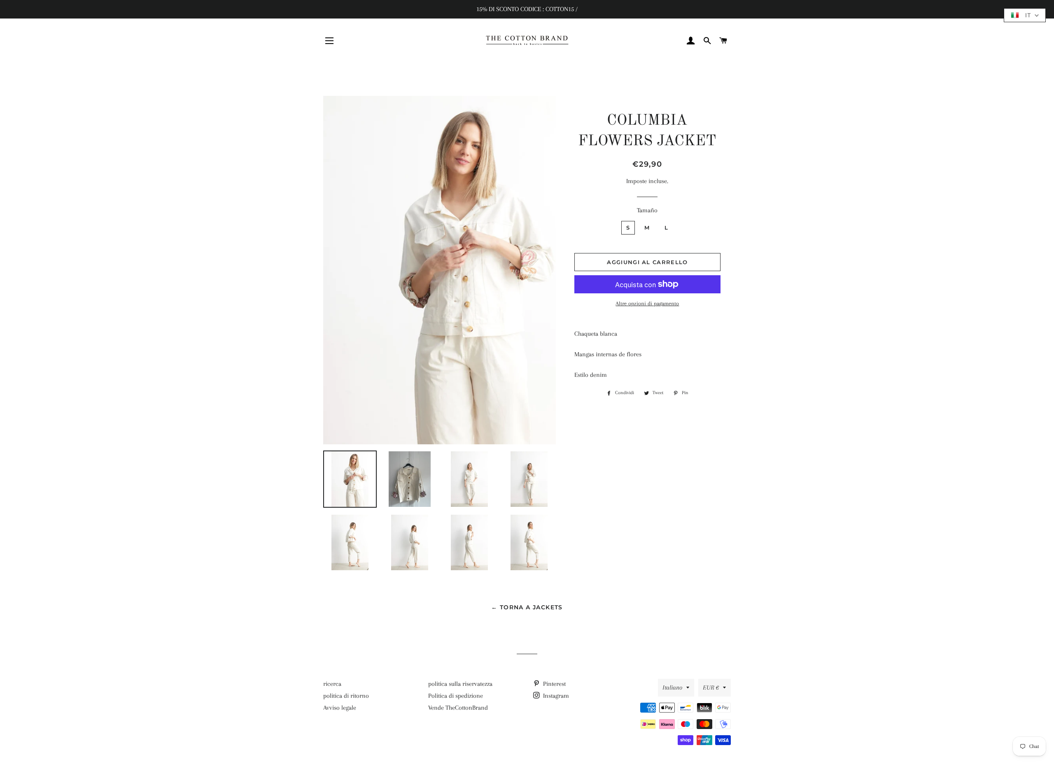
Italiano (672, 687)
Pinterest (553, 683)
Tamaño (647, 210)
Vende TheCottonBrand (458, 707)
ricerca (332, 683)
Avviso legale (339, 707)
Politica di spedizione (455, 695)
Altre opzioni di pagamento (647, 303)
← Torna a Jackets (527, 607)
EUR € (711, 687)
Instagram (555, 695)
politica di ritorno (346, 695)
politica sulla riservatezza (460, 683)
